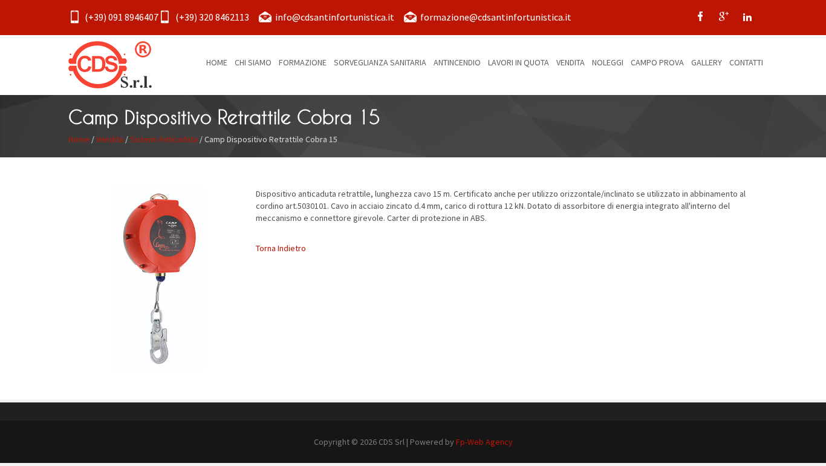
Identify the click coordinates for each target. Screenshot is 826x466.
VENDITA (570, 62)
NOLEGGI (607, 62)
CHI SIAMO (253, 62)
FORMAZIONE (303, 62)
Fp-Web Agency (484, 441)
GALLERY (706, 62)
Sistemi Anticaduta (164, 139)
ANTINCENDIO (457, 62)
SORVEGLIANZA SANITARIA (380, 62)
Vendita (109, 139)
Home (78, 139)
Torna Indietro (281, 248)
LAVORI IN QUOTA (518, 62)
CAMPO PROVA (657, 62)
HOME (216, 62)
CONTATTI (746, 62)
